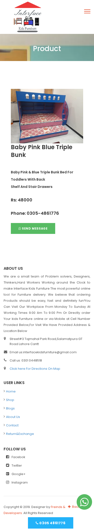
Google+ (19, 474)
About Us (13, 417)
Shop (10, 400)
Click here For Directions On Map (35, 368)
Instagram (20, 482)
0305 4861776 (52, 523)
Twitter (17, 465)
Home (11, 391)
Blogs (10, 408)
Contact (12, 425)
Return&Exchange (20, 433)
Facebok (18, 457)
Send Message (34, 228)
